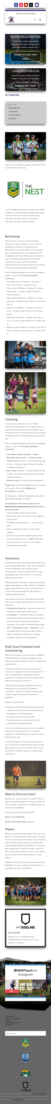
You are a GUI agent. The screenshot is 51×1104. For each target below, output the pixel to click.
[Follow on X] (31, 5)
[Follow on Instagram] (21, 5)
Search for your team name (25, 56)
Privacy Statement (13, 1019)
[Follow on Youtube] (26, 5)
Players (12, 119)
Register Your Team (25, 85)
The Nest (9, 1024)
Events (8, 1021)
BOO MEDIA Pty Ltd (17, 1099)
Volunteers (14, 115)
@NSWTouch (23, 970)
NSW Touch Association (39, 1093)
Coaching (13, 112)
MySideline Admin (13, 1022)
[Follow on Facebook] (16, 5)
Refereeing (14, 108)
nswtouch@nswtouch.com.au (22, 822)
